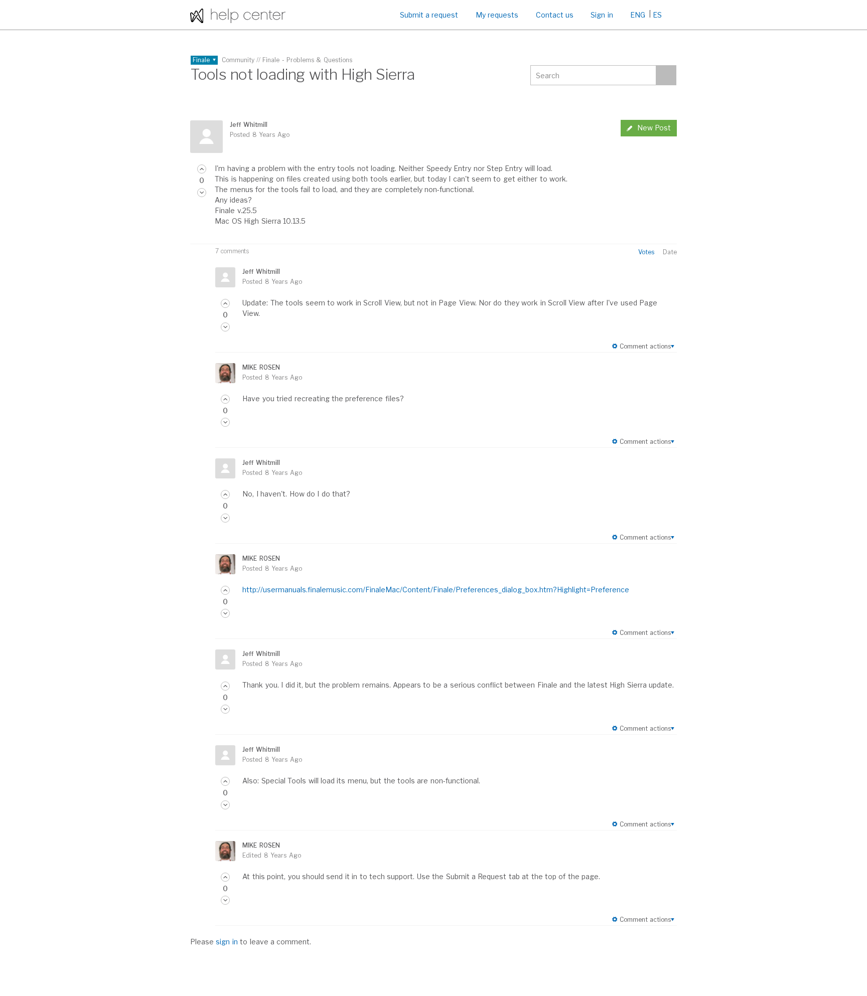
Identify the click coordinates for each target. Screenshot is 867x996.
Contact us (554, 15)
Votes (646, 252)
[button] (201, 169)
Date (670, 252)
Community (238, 60)
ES (657, 15)
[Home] (237, 15)
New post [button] (654, 127)
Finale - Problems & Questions (307, 60)
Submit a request (429, 15)
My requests (497, 15)
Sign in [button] (602, 15)
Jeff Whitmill (248, 124)
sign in (226, 941)
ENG (637, 15)
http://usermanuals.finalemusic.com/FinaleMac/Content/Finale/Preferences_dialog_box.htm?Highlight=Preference (435, 589)
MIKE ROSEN (260, 367)
